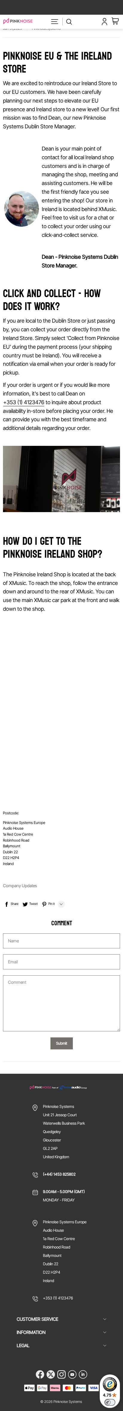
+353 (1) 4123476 (23, 402)
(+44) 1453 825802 (59, 1174)
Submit (61, 1043)
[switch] (109, 1402)
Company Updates (20, 885)
